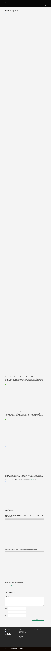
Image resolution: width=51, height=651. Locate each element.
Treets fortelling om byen (38, 632)
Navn (6, 608)
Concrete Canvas (32, 479)
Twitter (20, 637)
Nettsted (6, 615)
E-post (6, 612)
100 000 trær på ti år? (38, 637)
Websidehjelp (21, 648)
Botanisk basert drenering (38, 635)
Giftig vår (36, 643)
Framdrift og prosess (10, 585)
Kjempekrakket (37, 639)
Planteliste (8, 512)
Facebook (21, 636)
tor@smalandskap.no (10, 635)
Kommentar (7, 596)
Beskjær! (35, 641)
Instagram (21, 639)
